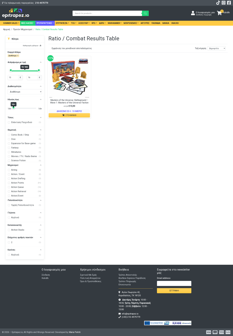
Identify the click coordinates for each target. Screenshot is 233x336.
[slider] (10, 70)
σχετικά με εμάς (88, 275)
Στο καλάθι (71, 115)
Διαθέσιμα (12, 55)
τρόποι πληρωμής (127, 281)
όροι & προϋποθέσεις (90, 281)
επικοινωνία (125, 284)
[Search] (145, 13)
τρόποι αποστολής (128, 275)
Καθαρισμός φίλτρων (30, 46)
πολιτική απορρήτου (90, 278)
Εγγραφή (174, 290)
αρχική (6, 29)
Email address (163, 278)
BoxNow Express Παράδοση (132, 278)
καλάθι (45, 278)
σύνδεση (46, 275)
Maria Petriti (74, 332)
